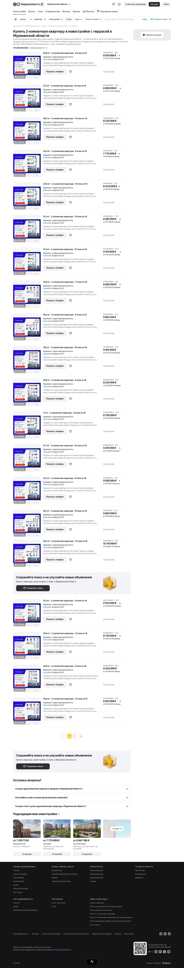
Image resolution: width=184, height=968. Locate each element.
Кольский (47, 59)
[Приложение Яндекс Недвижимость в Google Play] (160, 952)
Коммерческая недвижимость (25, 910)
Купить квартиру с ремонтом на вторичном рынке (110, 921)
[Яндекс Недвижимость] (28, 4)
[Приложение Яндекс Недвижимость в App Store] (155, 952)
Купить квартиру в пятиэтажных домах (106, 906)
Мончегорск (140, 870)
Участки (16, 903)
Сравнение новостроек (61, 881)
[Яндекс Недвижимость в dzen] (165, 933)
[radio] (74, 736)
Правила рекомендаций (101, 934)
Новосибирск (18, 878)
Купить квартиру (97, 903)
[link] (166, 4)
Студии (93, 881)
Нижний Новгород (20, 889)
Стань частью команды (51, 934)
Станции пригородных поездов (64, 874)
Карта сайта (129, 934)
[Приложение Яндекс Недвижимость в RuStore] (168, 952)
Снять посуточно (58, 903)
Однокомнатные (97, 878)
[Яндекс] (166, 963)
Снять (54, 906)
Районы (55, 878)
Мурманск (47, 57)
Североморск (140, 874)
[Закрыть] (170, 19)
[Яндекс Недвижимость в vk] (160, 933)
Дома (15, 906)
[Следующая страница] (81, 736)
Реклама (35, 934)
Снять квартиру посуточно (101, 910)
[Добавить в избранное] (70, 72)
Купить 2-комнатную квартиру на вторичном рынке (111, 917)
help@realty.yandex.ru (62, 950)
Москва (16, 870)
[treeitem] (20, 12)
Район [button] (144, 19)
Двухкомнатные (96, 874)
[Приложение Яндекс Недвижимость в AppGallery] (164, 952)
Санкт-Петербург (20, 874)
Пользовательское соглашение (76, 934)
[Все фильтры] (15, 19)
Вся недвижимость (21, 934)
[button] (119, 4)
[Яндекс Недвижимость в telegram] (169, 933)
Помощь (117, 934)
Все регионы (57, 870)
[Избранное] (113, 4)
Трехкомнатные (96, 870)
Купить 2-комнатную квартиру (102, 914)
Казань (16, 885)
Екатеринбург (19, 881)
